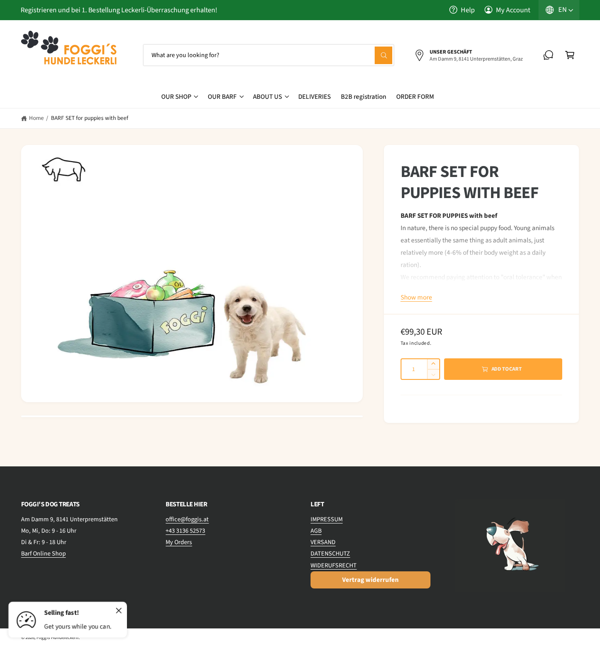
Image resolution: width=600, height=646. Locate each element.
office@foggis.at (187, 519)
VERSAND (323, 542)
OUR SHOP (176, 96)
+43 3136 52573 (185, 530)
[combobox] (268, 55)
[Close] (119, 611)
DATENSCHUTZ (330, 553)
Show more (416, 297)
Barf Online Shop (43, 553)
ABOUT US (267, 96)
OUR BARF (222, 96)
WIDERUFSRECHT (334, 565)
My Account (513, 10)
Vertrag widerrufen (370, 580)
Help (468, 10)
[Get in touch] (548, 55)
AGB (316, 530)
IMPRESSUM (327, 519)
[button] (570, 55)
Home (36, 118)
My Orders (179, 542)
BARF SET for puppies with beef (89, 118)
